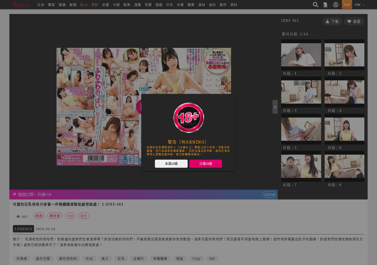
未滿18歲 (171, 163)
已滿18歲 (205, 163)
